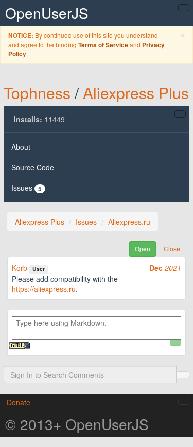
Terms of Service (103, 45)
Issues (26, 188)
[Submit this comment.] (175, 343)
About (20, 147)
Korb (19, 268)
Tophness (37, 93)
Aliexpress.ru (129, 222)
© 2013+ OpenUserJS (77, 424)
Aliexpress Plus (136, 93)
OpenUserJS (47, 13)
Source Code (32, 167)
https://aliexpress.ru (44, 289)
